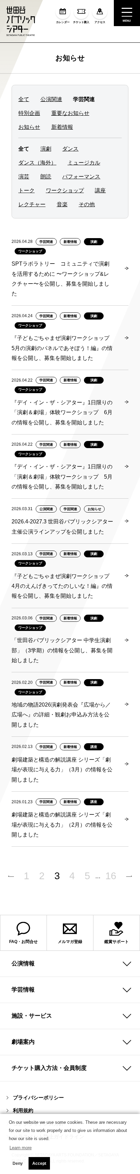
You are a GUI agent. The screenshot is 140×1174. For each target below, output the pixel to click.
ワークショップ (65, 190)
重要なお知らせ (70, 113)
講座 (100, 190)
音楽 (62, 204)
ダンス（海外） (37, 162)
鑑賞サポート (116, 942)
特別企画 (29, 113)
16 (110, 876)
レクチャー (32, 204)
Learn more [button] (21, 1147)
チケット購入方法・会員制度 (49, 1067)
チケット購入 (81, 22)
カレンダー (63, 22)
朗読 (45, 176)
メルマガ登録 (70, 942)
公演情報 (23, 963)
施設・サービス (32, 1015)
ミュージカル (84, 162)
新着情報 (62, 127)
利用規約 (23, 1110)
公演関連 (51, 99)
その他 (86, 204)
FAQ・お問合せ (23, 942)
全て (23, 99)
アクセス (99, 22)
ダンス (70, 149)
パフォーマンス (81, 176)
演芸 (23, 176)
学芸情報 (23, 989)
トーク (26, 190)
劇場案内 (23, 1041)
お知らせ (70, 58)
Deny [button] (18, 1163)
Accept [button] (39, 1163)
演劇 (45, 149)
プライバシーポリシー (38, 1097)
